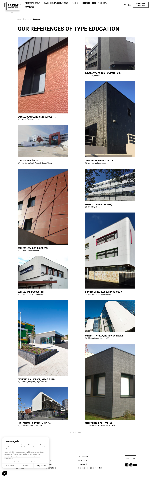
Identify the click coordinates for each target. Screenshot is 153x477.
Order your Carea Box (140, 5)
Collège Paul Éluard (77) (30, 160)
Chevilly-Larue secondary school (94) (104, 292)
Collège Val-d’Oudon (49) (31, 292)
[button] (125, 5)
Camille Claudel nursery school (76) (37, 116)
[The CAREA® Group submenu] (41, 2)
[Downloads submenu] (35, 6)
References (27, 19)
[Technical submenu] (108, 2)
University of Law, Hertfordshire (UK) (104, 335)
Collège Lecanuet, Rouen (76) (33, 248)
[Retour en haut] (145, 472)
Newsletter (130, 458)
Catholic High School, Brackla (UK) (36, 379)
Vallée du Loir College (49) (98, 423)
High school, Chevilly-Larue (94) (34, 423)
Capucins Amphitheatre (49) (99, 160)
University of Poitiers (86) (98, 204)
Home (18, 19)
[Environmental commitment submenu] (68, 2)
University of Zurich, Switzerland (103, 73)
